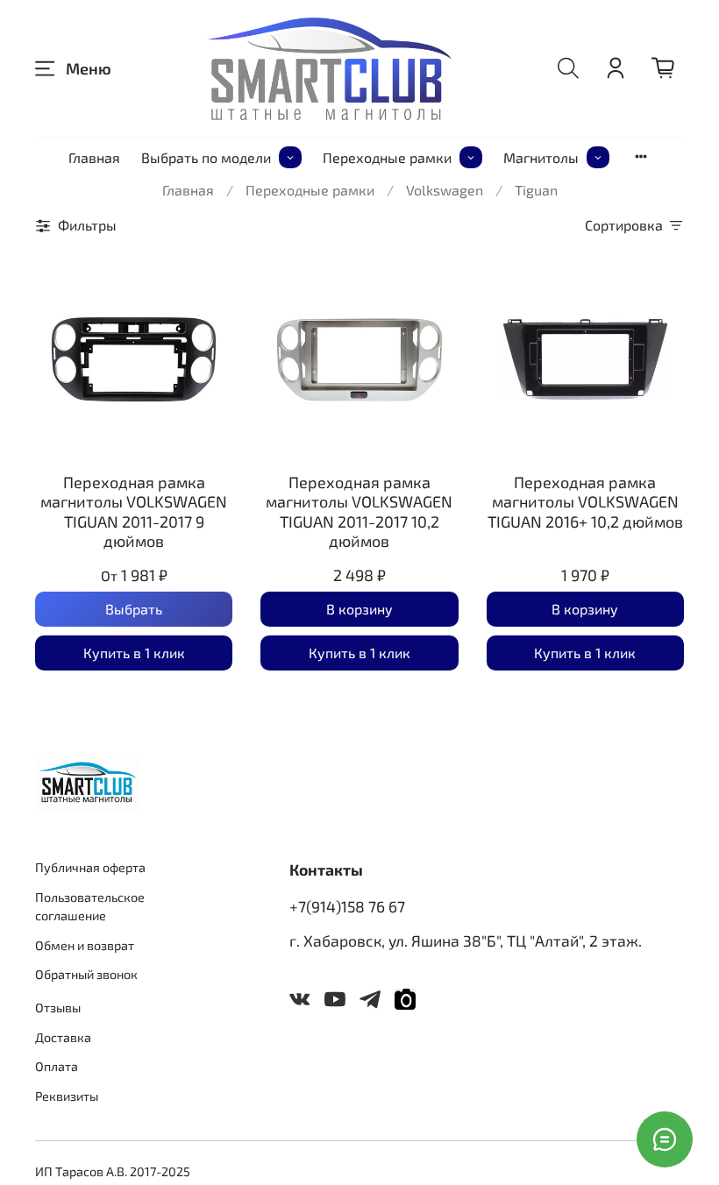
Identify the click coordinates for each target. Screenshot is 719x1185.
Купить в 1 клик (134, 652)
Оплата (56, 1066)
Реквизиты (66, 1096)
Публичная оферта (90, 867)
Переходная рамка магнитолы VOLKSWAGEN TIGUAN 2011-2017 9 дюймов (133, 511)
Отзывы (58, 1007)
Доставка (63, 1037)
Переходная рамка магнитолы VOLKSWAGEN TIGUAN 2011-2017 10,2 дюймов (359, 511)
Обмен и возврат (84, 945)
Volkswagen (444, 189)
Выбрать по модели (206, 157)
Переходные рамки (387, 157)
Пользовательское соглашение (90, 907)
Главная (94, 157)
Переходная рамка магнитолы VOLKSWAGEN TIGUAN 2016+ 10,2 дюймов (585, 501)
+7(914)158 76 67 (347, 906)
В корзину (359, 608)
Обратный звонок (86, 974)
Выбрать (133, 608)
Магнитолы (541, 157)
